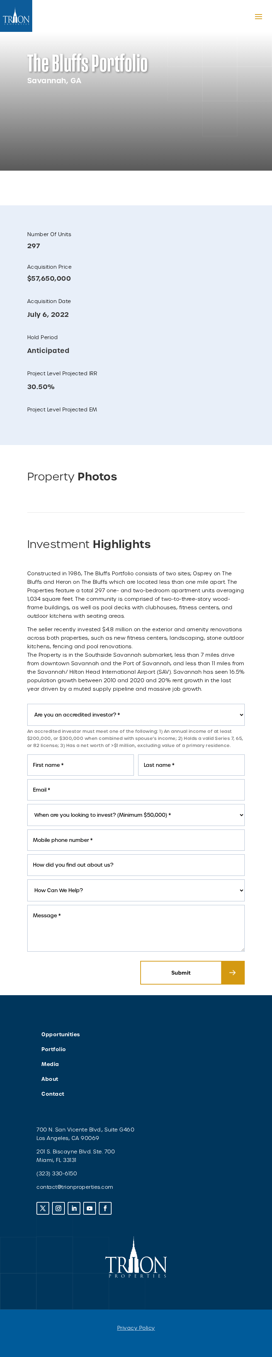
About (49, 1079)
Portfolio (53, 1049)
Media (50, 1064)
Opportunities (60, 1034)
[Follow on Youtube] (89, 1208)
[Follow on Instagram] (58, 1208)
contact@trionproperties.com (74, 1187)
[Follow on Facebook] (105, 1208)
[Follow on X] (42, 1208)
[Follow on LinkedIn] (74, 1208)
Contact (52, 1093)
